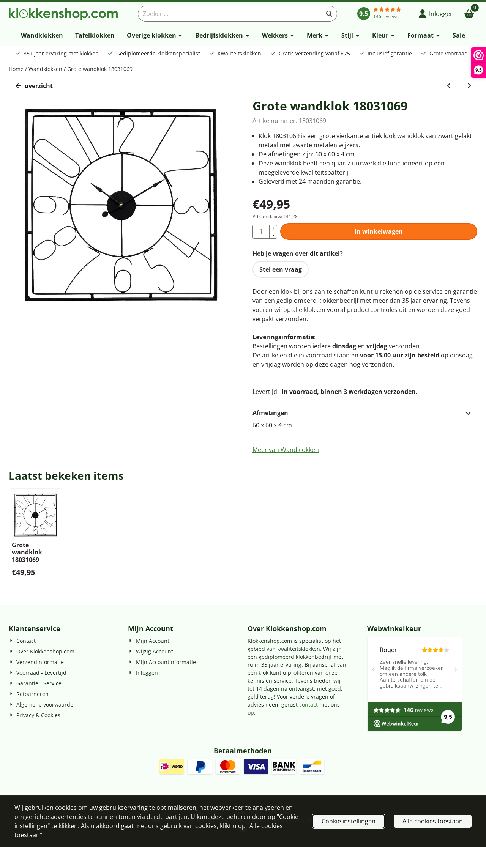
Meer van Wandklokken (285, 450)
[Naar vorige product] (449, 85)
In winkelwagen (379, 231)
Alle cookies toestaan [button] (432, 821)
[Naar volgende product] (469, 85)
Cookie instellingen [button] (349, 821)
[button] (436, 13)
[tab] (365, 412)
